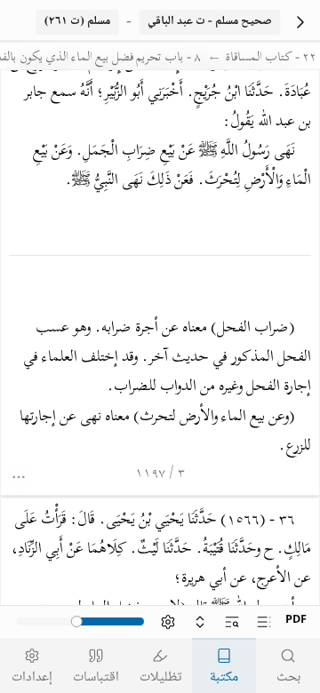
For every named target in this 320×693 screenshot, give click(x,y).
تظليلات (160, 677)
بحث (288, 677)
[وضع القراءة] (200, 622)
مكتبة (224, 677)
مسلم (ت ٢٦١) (77, 22)
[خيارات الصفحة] (19, 477)
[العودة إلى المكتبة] (300, 22)
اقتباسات (96, 677)
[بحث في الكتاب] (232, 622)
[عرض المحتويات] (264, 622)
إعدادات (32, 677)
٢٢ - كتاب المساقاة (271, 58)
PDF (296, 620)
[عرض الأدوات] (168, 622)
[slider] (77, 622)
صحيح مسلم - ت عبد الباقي (210, 22)
